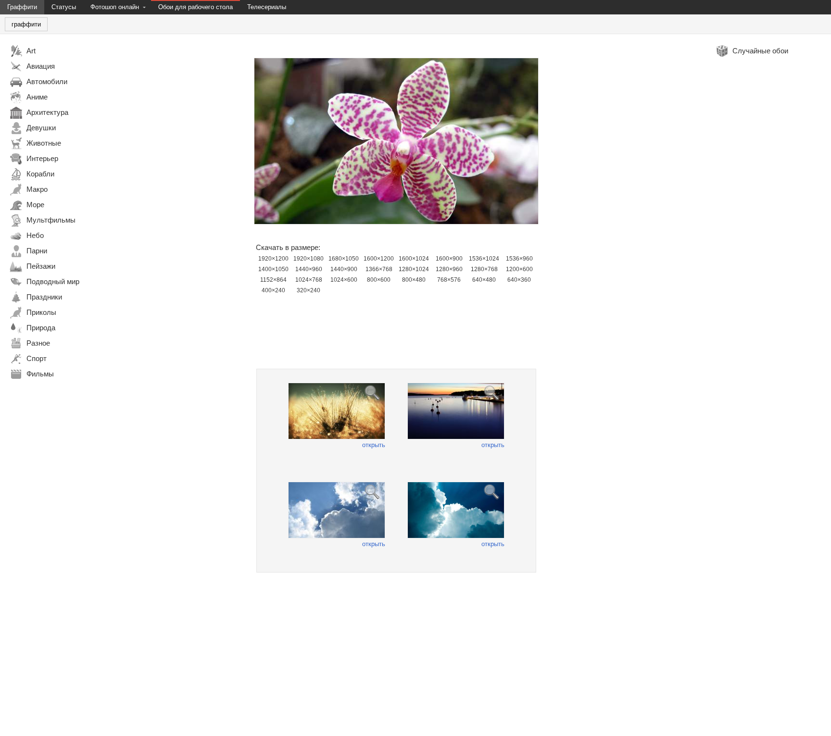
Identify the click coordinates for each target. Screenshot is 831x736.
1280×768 (484, 269)
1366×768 (378, 269)
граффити (26, 24)
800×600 (378, 279)
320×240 (308, 290)
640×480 (484, 279)
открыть (373, 445)
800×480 (414, 279)
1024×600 (343, 279)
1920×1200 (273, 258)
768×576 (449, 279)
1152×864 (273, 279)
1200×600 (519, 269)
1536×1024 (484, 258)
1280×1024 (414, 269)
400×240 (273, 290)
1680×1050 (343, 258)
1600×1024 (414, 258)
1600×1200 (379, 258)
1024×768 (308, 279)
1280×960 (449, 269)
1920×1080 (308, 258)
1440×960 (308, 269)
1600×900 (449, 258)
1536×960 (519, 258)
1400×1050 (273, 269)
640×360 (519, 279)
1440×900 (343, 269)
